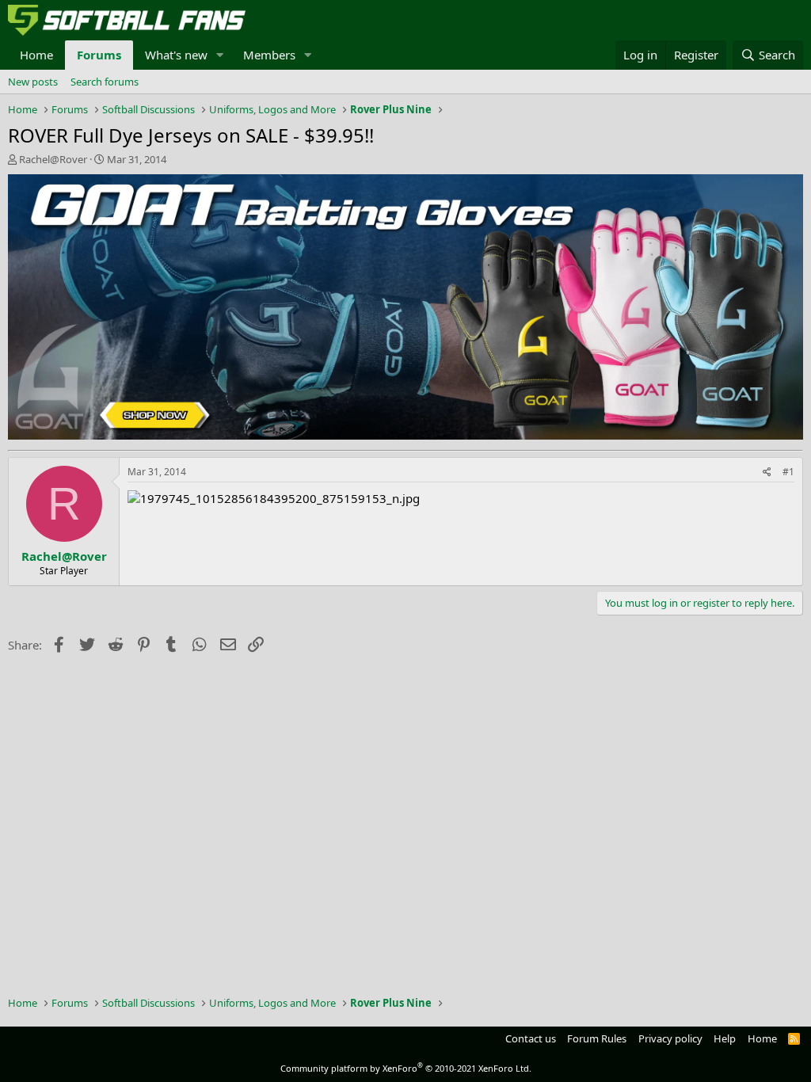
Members (269, 55)
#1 (788, 471)
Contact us (530, 1038)
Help (725, 1038)
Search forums (104, 81)
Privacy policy (670, 1038)
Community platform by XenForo (405, 1068)
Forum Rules (596, 1038)
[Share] (767, 472)
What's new (176, 55)
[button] (220, 55)
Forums (99, 55)
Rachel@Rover (53, 159)
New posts (33, 81)
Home (36, 55)
